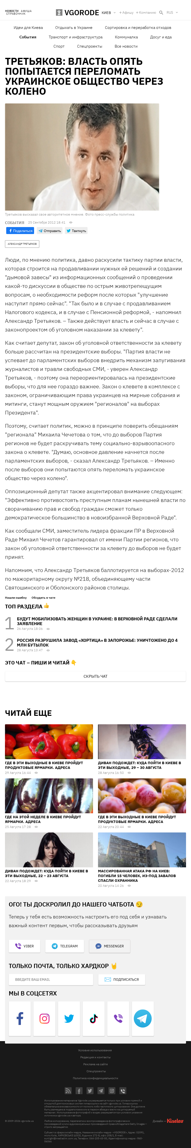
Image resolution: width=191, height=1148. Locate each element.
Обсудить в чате (43, 597)
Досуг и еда (161, 36)
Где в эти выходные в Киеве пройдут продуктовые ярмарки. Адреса (44, 765)
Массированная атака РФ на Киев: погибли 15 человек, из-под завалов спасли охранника (137, 876)
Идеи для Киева (28, 27)
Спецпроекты (89, 46)
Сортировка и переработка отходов (138, 27)
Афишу (128, 12)
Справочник (15, 13)
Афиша (26, 11)
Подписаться (126, 979)
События (27, 36)
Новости (11, 11)
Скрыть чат (95, 676)
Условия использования (95, 1050)
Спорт (59, 46)
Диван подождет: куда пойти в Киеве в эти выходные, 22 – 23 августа (46, 873)
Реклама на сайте (95, 1064)
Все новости (126, 46)
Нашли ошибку (16, 597)
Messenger (114, 946)
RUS (170, 12)
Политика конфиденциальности (95, 1078)
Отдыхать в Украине (74, 27)
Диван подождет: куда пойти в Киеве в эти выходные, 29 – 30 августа (139, 765)
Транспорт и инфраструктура (75, 36)
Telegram (69, 946)
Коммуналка (126, 36)
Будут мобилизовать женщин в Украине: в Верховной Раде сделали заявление (97, 621)
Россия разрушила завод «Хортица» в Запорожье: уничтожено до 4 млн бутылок (97, 643)
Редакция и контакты (95, 1057)
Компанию (147, 12)
